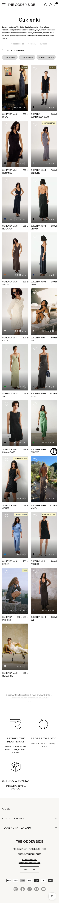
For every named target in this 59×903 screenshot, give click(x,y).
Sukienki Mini (10, 57)
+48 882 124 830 (29, 859)
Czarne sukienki (46, 57)
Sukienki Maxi (27, 57)
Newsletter (29, 869)
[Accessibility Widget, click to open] (53, 451)
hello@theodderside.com (29, 862)
